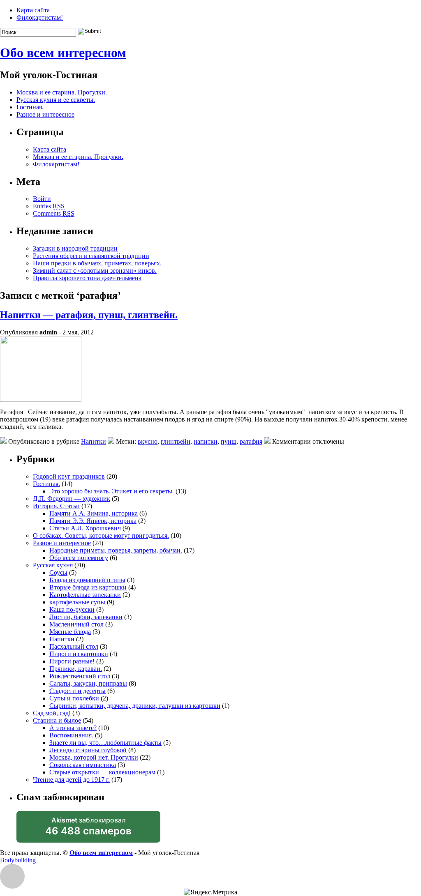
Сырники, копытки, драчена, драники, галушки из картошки (134, 705)
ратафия (251, 441)
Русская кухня (53, 565)
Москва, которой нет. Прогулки (93, 757)
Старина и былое (57, 720)
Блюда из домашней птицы (87, 579)
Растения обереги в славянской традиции (91, 255)
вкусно (147, 441)
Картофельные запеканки (85, 594)
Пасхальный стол (73, 646)
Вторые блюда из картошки (88, 587)
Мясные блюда (70, 631)
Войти (42, 198)
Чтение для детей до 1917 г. (71, 779)
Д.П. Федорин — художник (71, 498)
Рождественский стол (79, 676)
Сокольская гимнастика (82, 764)
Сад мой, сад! (52, 712)
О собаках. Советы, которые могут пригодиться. (101, 535)
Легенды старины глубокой (88, 749)
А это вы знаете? (73, 727)
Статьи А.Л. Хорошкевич (85, 528)
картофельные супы (77, 602)
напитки (205, 441)
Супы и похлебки (74, 698)
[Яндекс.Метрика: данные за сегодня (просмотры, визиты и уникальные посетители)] (210, 892)
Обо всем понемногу (78, 557)
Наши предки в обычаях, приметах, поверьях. (97, 263)
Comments (53, 213)
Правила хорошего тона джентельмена (87, 277)
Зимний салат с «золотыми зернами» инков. (95, 270)
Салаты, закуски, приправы (88, 683)
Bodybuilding (18, 860)
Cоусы (58, 572)
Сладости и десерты (77, 690)
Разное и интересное (45, 114)
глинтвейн (175, 441)
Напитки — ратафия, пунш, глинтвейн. (89, 314)
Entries (49, 206)
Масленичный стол (76, 624)
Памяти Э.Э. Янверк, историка (92, 520)
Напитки (93, 441)
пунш (228, 441)
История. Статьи (56, 505)
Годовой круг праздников (69, 476)
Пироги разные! (72, 661)
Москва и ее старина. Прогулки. (61, 92)
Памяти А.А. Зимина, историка (93, 513)
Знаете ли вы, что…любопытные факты (105, 742)
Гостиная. (30, 107)
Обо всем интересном (63, 52)
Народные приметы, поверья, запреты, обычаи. (115, 550)
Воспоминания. (71, 735)
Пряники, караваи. (75, 668)
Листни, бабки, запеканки (86, 616)
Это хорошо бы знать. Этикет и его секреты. (111, 491)
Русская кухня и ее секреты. (55, 99)
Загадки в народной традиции (75, 248)
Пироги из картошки (78, 653)
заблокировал (88, 829)
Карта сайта (33, 10)
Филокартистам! (39, 17)
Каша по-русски (72, 609)
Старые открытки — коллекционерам (102, 772)
